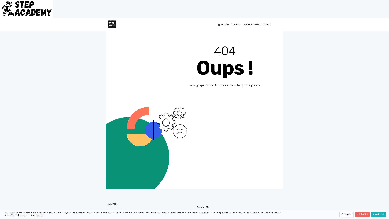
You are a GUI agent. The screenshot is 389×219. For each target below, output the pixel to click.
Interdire (363, 214)
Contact (236, 24)
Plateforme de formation (257, 24)
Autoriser (379, 214)
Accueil (224, 24)
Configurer (346, 214)
